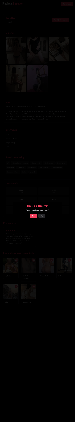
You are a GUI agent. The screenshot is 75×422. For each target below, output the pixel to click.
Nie (42, 216)
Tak (33, 216)
